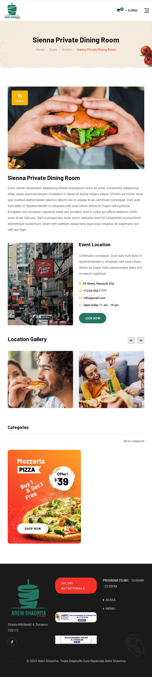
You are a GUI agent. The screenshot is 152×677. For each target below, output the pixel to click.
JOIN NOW (92, 318)
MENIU (110, 609)
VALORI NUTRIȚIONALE (73, 585)
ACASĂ (111, 600)
